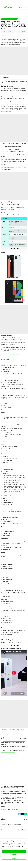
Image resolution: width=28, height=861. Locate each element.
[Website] (21, 819)
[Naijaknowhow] (8, 7)
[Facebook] (22, 819)
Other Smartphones (6, 18)
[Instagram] (26, 819)
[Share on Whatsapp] (8, 32)
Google (7, 809)
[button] (2, 7)
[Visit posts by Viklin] (2, 819)
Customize (14, 854)
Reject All (14, 858)
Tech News (14, 18)
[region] (14, 850)
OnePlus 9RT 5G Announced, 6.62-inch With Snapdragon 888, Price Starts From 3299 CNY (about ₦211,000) (12, 802)
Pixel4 (17, 809)
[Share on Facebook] (4, 32)
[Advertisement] (14, 13)
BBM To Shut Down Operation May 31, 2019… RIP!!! (14, 791)
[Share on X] (6, 32)
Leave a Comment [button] (22, 829)
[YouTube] (24, 819)
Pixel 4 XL (11, 42)
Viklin (3, 34)
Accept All (14, 851)
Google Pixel (12, 809)
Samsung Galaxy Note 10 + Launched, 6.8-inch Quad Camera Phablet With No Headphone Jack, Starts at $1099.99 (13, 742)
